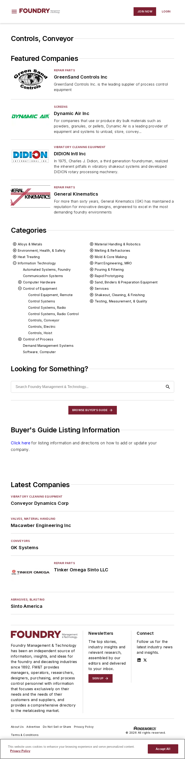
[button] (14, 11)
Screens (60, 106)
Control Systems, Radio (47, 307)
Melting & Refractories (112, 250)
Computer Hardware (39, 282)
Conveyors (20, 541)
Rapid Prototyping (109, 276)
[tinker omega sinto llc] (30, 572)
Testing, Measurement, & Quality (121, 301)
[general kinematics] (30, 196)
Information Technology (37, 263)
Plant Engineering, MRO (113, 263)
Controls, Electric (42, 326)
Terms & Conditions (25, 735)
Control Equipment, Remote (50, 295)
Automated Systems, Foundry (47, 269)
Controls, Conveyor (43, 320)
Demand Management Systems (48, 345)
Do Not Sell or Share (57, 726)
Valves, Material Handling (33, 518)
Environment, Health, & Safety (42, 250)
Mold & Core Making (111, 257)
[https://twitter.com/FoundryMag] (145, 660)
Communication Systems (43, 276)
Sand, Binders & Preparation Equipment (126, 282)
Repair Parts (64, 70)
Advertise (33, 726)
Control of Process (38, 339)
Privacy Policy (84, 726)
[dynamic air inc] (30, 116)
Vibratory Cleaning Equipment (80, 147)
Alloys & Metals (30, 244)
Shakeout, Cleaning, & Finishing (120, 295)
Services (102, 288)
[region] (92, 749)
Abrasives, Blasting (27, 599)
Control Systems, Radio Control (53, 314)
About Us (17, 726)
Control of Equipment (40, 288)
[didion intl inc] (30, 156)
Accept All (163, 749)
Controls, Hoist (40, 333)
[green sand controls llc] (30, 79)
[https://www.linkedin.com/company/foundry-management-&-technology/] (139, 660)
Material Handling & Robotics (118, 244)
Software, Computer (39, 352)
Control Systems (41, 301)
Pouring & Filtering (109, 269)
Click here (20, 443)
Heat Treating (29, 257)
